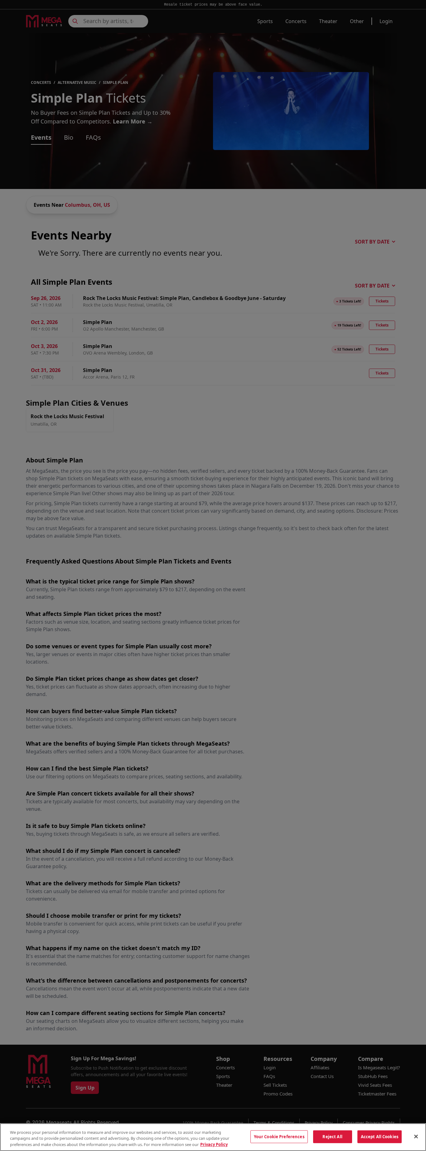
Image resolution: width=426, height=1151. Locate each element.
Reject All (332, 1136)
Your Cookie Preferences (279, 1136)
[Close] (416, 1136)
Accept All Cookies (379, 1136)
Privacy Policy (214, 1144)
